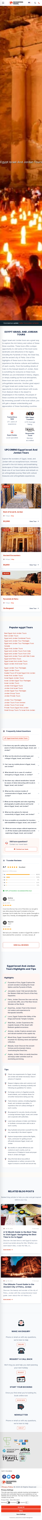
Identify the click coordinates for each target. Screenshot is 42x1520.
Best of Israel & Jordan (13, 512)
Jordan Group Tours (12, 693)
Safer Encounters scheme (29, 323)
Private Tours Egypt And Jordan (16, 708)
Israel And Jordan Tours (13, 675)
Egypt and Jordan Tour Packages (16, 641)
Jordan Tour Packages (12, 700)
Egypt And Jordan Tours (13, 648)
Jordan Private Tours (12, 696)
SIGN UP (21, 1428)
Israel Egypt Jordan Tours (14, 678)
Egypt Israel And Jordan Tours (15, 661)
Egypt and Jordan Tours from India (17, 651)
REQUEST (21, 1372)
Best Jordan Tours (11, 636)
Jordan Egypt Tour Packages (15, 691)
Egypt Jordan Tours (11, 670)
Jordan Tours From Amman (14, 702)
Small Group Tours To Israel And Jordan (19, 710)
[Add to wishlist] (38, 486)
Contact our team (22, 849)
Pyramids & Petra (10, 599)
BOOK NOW (21, 1400)
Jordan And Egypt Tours (13, 686)
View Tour (33, 521)
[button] (21, 907)
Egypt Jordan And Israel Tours (15, 664)
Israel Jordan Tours (11, 683)
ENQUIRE (21, 1344)
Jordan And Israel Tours (13, 688)
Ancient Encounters (11, 555)
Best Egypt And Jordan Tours (15, 633)
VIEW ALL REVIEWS (21, 945)
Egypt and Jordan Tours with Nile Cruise (19, 656)
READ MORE (7, 1249)
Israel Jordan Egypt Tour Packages (17, 681)
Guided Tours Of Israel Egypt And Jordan (19, 673)
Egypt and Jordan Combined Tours (17, 638)
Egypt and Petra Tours (12, 659)
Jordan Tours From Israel (14, 705)
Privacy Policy (8, 1487)
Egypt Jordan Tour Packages (15, 668)
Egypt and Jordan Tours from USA (17, 654)
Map (12, 516)
